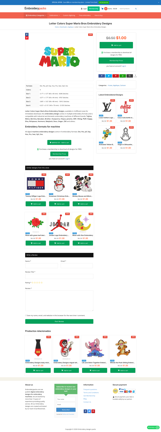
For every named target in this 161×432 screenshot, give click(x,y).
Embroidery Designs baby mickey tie (38, 363)
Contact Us (87, 402)
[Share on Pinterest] (115, 76)
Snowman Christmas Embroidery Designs (59, 196)
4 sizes (110, 85)
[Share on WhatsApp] (122, 76)
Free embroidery (85, 15)
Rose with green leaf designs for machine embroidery (35, 235)
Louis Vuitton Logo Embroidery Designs (107, 118)
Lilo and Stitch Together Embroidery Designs (94, 363)
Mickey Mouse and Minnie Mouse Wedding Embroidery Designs (82, 196)
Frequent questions (90, 389)
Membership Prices (59, 154)
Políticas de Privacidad (68, 414)
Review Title (30, 272)
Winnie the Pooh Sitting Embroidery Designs (123, 363)
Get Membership (89, 396)
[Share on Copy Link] (129, 76)
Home (57, 27)
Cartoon (123, 85)
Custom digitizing (69, 15)
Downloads (63, 27)
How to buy (99, 15)
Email (63, 261)
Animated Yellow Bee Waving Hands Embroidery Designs (107, 145)
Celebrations (53, 15)
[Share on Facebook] (101, 76)
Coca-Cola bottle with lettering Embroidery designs (126, 118)
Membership (93, 9)
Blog (85, 399)
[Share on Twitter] (108, 76)
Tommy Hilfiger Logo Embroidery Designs (35, 196)
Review (28, 288)
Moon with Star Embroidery (82, 235)
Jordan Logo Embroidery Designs (59, 235)
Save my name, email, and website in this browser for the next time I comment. (56, 315)
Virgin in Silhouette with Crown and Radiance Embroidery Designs (126, 145)
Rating (28, 283)
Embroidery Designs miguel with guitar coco (66, 363)
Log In (67, 159)
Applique (71, 27)
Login (85, 9)
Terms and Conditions (91, 393)
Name (28, 261)
